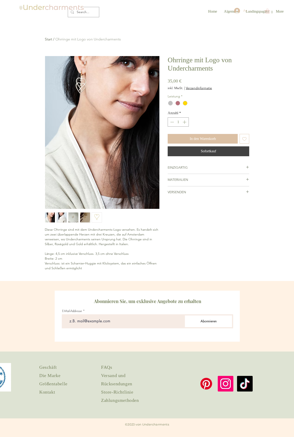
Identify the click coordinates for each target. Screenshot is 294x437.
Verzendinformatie (199, 88)
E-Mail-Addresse (72, 310)
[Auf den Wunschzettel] (244, 139)
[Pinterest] (206, 384)
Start (48, 39)
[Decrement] (171, 122)
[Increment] (185, 122)
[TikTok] (245, 384)
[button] (270, 11)
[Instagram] (225, 384)
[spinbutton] (178, 122)
